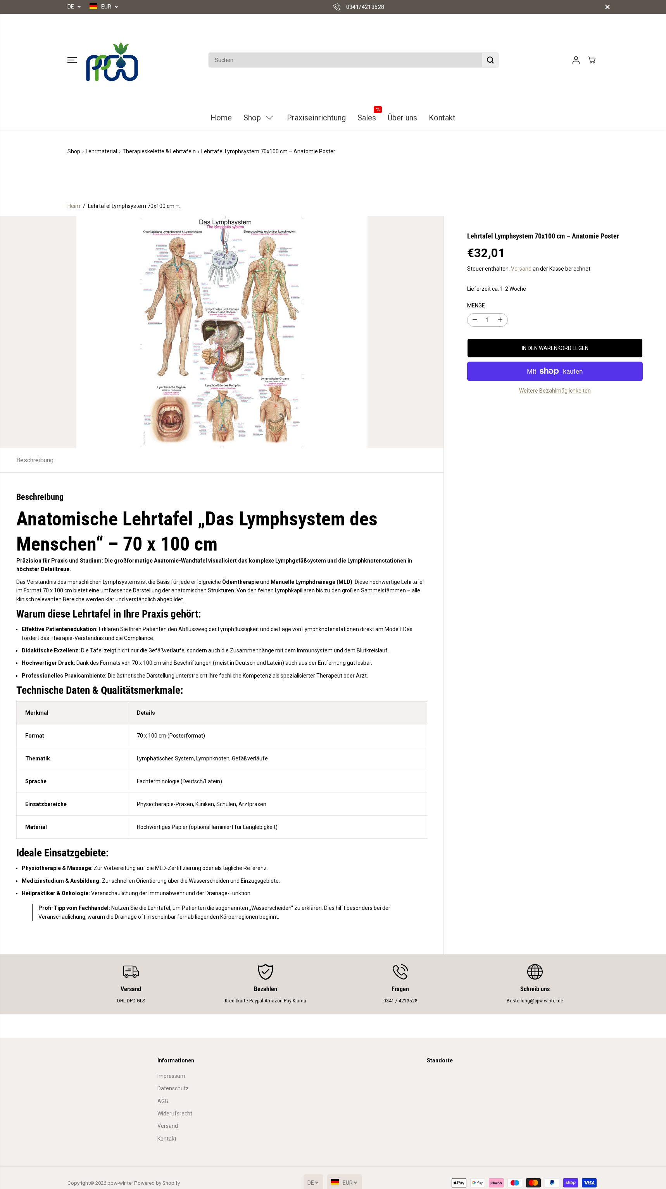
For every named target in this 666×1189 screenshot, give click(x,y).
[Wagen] (592, 60)
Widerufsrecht (174, 1113)
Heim (73, 206)
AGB (162, 1101)
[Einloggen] (576, 60)
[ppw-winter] (112, 60)
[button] (72, 60)
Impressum (171, 1076)
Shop (73, 151)
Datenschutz (173, 1088)
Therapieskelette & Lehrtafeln (159, 151)
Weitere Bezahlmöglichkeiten (555, 391)
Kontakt (166, 1139)
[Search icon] (490, 60)
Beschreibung (34, 460)
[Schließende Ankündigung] (607, 7)
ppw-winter (120, 1183)
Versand (521, 269)
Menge (476, 305)
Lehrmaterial (101, 151)
